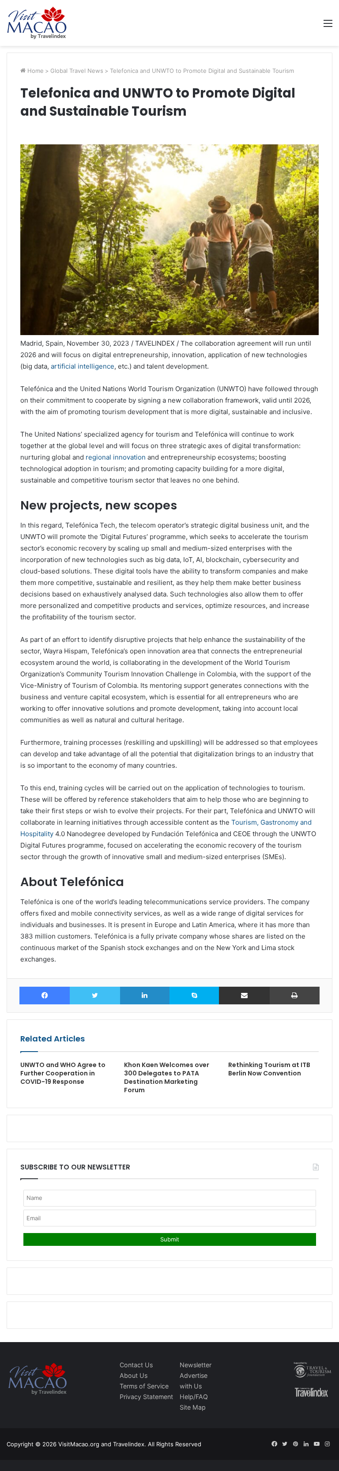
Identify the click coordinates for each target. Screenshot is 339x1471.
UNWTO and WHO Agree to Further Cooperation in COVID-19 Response (62, 1073)
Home (35, 70)
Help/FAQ (194, 1396)
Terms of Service (144, 1386)
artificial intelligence (82, 366)
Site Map (193, 1407)
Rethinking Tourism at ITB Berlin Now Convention (269, 1069)
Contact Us (136, 1365)
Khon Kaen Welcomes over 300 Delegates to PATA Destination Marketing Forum (166, 1077)
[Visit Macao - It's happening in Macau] (37, 23)
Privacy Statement (146, 1396)
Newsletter (195, 1365)
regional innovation (116, 457)
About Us (133, 1375)
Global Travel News (76, 70)
